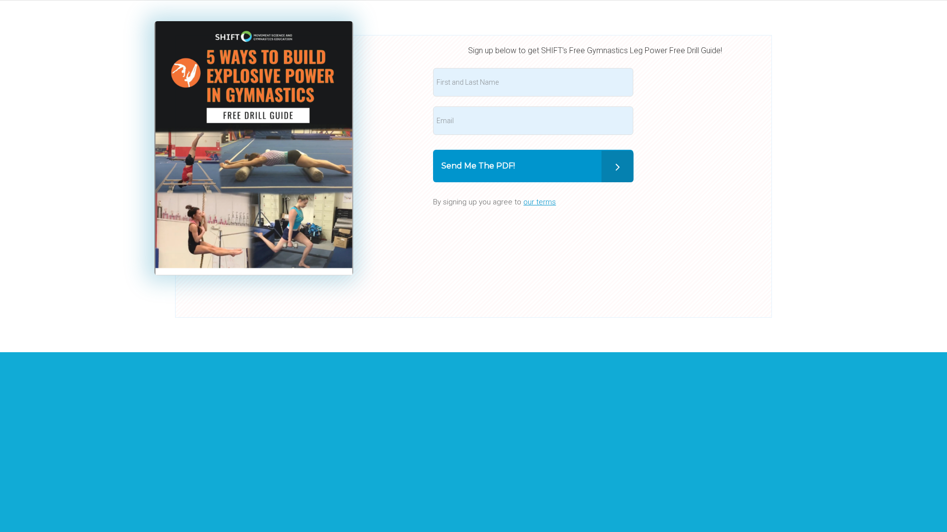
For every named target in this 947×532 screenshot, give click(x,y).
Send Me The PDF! (478, 165)
